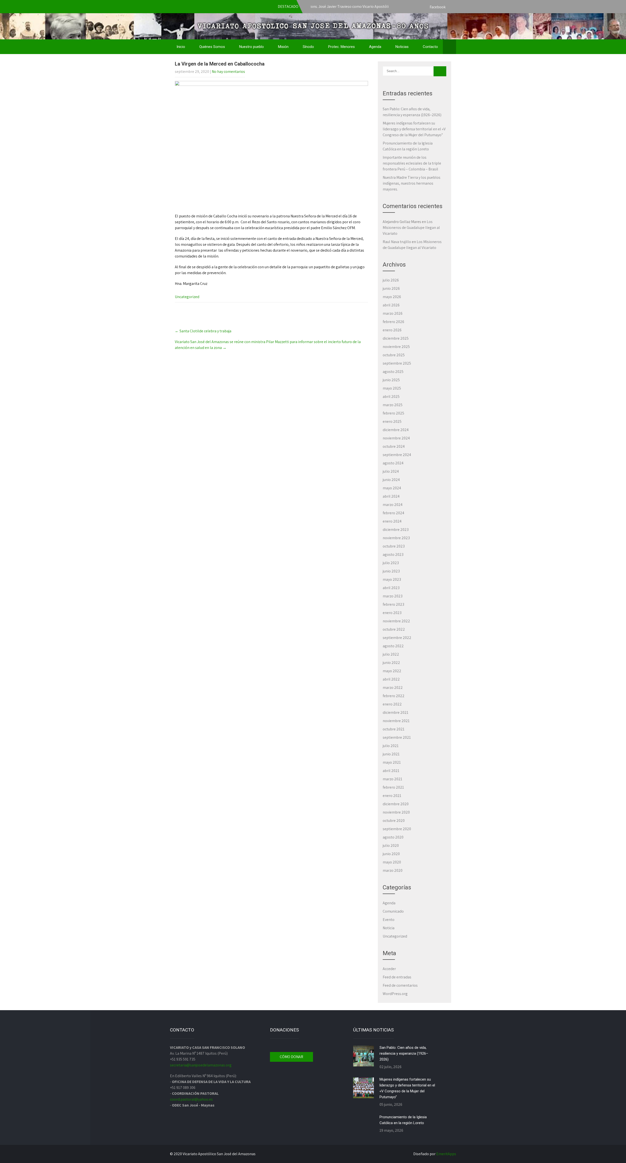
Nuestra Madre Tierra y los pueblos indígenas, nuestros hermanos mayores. (411, 183)
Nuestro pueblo (251, 47)
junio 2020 (391, 853)
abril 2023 (391, 587)
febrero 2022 (393, 695)
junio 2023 (391, 571)
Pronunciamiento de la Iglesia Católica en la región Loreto (403, 1120)
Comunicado (393, 911)
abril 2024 (391, 496)
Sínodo (308, 47)
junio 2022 (391, 662)
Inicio (181, 47)
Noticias (402, 47)
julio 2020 (391, 845)
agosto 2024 (393, 463)
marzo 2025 (392, 404)
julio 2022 (391, 654)
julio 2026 (391, 280)
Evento (388, 919)
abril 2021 (391, 770)
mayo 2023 (392, 579)
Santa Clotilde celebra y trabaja (203, 331)
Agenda (375, 47)
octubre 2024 (394, 446)
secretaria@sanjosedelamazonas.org (201, 1065)
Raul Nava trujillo (397, 241)
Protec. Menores (341, 47)
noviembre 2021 (396, 720)
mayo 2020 (392, 862)
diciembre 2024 (396, 429)
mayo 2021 (392, 762)
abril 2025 (391, 396)
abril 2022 (391, 679)
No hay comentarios (228, 71)
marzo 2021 (392, 779)
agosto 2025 (393, 371)
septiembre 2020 (397, 828)
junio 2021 (391, 754)
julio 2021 (391, 745)
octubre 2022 (394, 629)
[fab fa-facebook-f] (451, 7)
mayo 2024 (392, 488)
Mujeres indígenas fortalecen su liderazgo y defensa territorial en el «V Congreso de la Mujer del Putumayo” (414, 129)
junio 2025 (391, 379)
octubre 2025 (394, 355)
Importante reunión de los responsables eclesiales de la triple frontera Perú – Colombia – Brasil (412, 163)
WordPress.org (395, 993)
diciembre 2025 (396, 338)
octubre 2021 (393, 729)
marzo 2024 (392, 504)
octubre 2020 (394, 820)
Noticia (388, 927)
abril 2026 (391, 305)
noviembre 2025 (396, 346)
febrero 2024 (393, 512)
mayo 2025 (392, 388)
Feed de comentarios (400, 985)
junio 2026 (391, 288)
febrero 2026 (393, 321)
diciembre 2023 (396, 529)
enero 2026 (392, 330)
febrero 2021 (393, 787)
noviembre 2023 (396, 537)
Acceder (389, 968)
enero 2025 (392, 421)
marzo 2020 (392, 870)
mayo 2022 (392, 670)
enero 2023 (392, 612)
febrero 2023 (393, 604)
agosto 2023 (393, 554)
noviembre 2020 (396, 812)
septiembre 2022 (397, 637)
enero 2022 (392, 704)
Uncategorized (187, 296)
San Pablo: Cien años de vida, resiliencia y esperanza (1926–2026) (404, 1053)
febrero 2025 (393, 413)
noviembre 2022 (396, 621)
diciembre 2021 (395, 712)
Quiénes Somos (212, 47)
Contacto (430, 47)
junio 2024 (391, 479)
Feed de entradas (397, 977)
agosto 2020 (393, 837)
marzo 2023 (392, 596)
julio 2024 (391, 471)
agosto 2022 (393, 646)
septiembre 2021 (397, 737)
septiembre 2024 (397, 454)
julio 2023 (391, 562)
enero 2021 (392, 795)
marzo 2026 (392, 313)
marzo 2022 (393, 687)
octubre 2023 (394, 546)
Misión (283, 47)
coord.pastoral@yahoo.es (191, 1099)
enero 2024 (392, 521)
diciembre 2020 (396, 803)
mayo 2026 (392, 296)
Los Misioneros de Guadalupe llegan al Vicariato (411, 227)
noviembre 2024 (396, 438)
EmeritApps (446, 1153)
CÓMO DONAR (291, 1056)
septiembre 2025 (397, 363)
